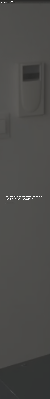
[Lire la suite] (25, 396)
